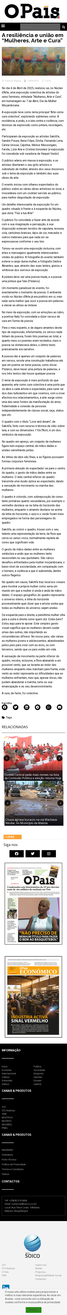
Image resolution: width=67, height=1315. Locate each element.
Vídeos (5, 1174)
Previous (7, 758)
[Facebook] (16, 853)
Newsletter (7, 1149)
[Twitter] (33, 853)
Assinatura (7, 1154)
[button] (3, 26)
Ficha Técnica (9, 1159)
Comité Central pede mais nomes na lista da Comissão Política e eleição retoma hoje (32, 776)
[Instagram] (49, 853)
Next (59, 758)
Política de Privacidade (14, 1164)
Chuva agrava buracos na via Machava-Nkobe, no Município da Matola (31, 821)
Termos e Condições (13, 1169)
